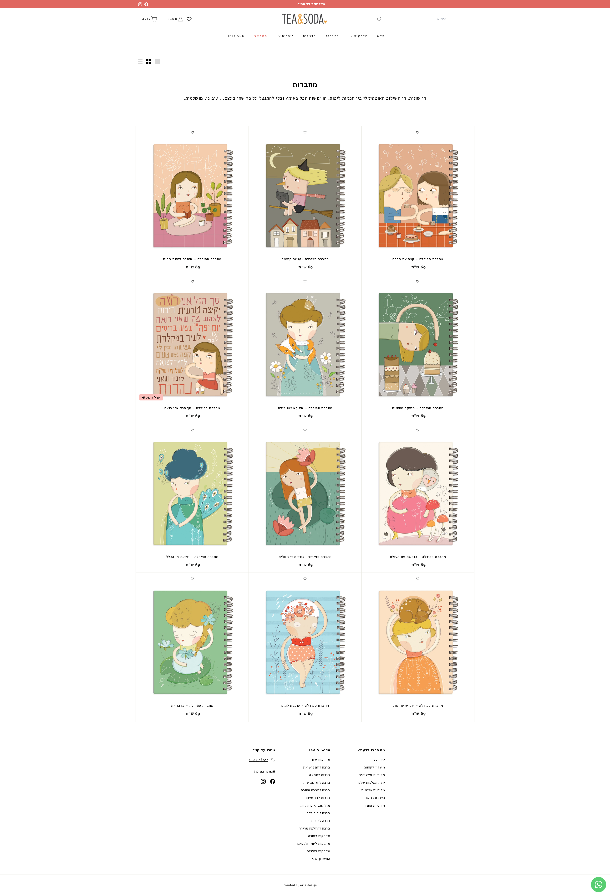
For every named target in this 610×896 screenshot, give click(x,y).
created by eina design (300, 885)
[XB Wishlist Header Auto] (189, 19)
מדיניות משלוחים (372, 775)
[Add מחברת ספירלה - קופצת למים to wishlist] (305, 578)
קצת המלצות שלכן (371, 782)
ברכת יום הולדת (318, 813)
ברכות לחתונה (319, 775)
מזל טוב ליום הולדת (315, 805)
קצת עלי (378, 759)
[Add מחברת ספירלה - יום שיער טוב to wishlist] (417, 578)
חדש (381, 36)
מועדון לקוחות (374, 767)
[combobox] (412, 19)
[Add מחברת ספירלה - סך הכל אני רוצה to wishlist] (192, 281)
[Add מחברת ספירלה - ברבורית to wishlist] (192, 578)
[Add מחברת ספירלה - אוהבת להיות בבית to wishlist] (192, 132)
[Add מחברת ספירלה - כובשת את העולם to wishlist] (417, 430)
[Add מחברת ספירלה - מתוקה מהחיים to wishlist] (417, 281)
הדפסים (309, 36)
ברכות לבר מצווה (317, 797)
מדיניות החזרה (374, 805)
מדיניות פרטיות (373, 790)
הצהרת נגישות (374, 797)
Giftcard (235, 36)
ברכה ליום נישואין (316, 767)
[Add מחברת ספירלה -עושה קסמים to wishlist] (305, 132)
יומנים (287, 36)
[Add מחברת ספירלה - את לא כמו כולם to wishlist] (305, 281)
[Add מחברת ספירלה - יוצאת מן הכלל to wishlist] (192, 430)
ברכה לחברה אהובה (315, 790)
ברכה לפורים (320, 820)
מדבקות (360, 36)
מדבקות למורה (319, 836)
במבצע (261, 36)
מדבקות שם (321, 759)
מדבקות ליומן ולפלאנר (313, 843)
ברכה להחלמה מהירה (314, 828)
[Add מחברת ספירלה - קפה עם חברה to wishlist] (417, 132)
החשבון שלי (321, 858)
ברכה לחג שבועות (316, 782)
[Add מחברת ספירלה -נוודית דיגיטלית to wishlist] (305, 430)
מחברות (333, 36)
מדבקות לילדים (318, 851)
